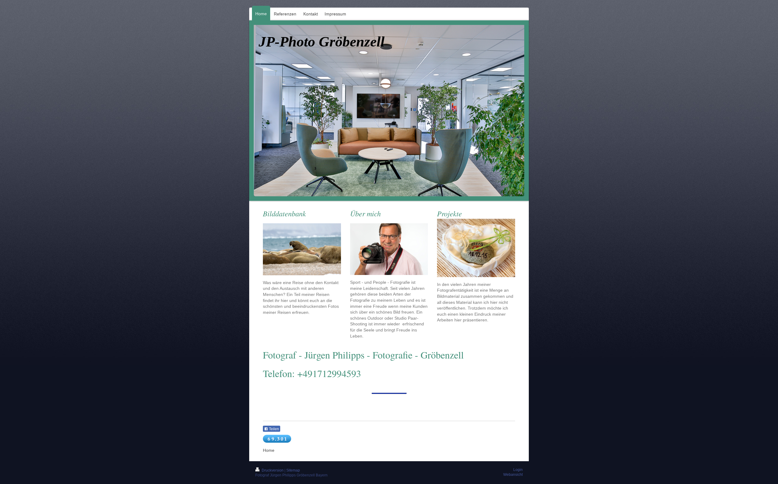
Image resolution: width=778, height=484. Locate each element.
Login (518, 470)
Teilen (273, 429)
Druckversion (272, 470)
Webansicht (513, 474)
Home (268, 450)
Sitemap (293, 470)
